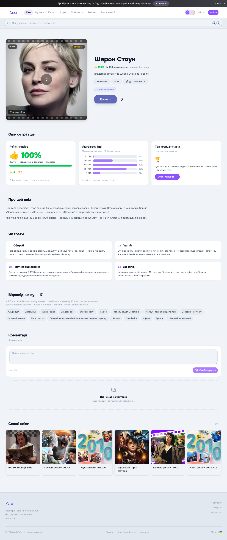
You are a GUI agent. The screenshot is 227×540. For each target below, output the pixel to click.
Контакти (144, 532)
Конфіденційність (126, 532)
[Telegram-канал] (215, 3)
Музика (39, 12)
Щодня (62, 12)
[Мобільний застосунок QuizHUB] (220, 3)
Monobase (216, 512)
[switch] (190, 12)
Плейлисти (77, 12)
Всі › (217, 423)
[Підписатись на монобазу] (217, 3)
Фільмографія (105, 89)
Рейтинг (92, 12)
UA (199, 12)
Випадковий (108, 12)
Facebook (216, 502)
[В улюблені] (121, 99)
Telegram (217, 507)
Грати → (105, 99)
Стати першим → (167, 176)
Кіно (28, 12)
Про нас (110, 532)
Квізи (51, 12)
